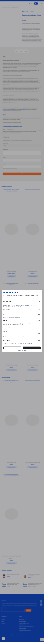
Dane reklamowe (6, 309)
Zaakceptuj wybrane (12, 347)
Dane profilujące (6, 340)
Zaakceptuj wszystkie (31, 347)
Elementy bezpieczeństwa (8, 333)
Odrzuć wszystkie (22, 350)
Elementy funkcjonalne (7, 327)
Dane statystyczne (7, 301)
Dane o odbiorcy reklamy (8, 314)
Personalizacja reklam (7, 320)
